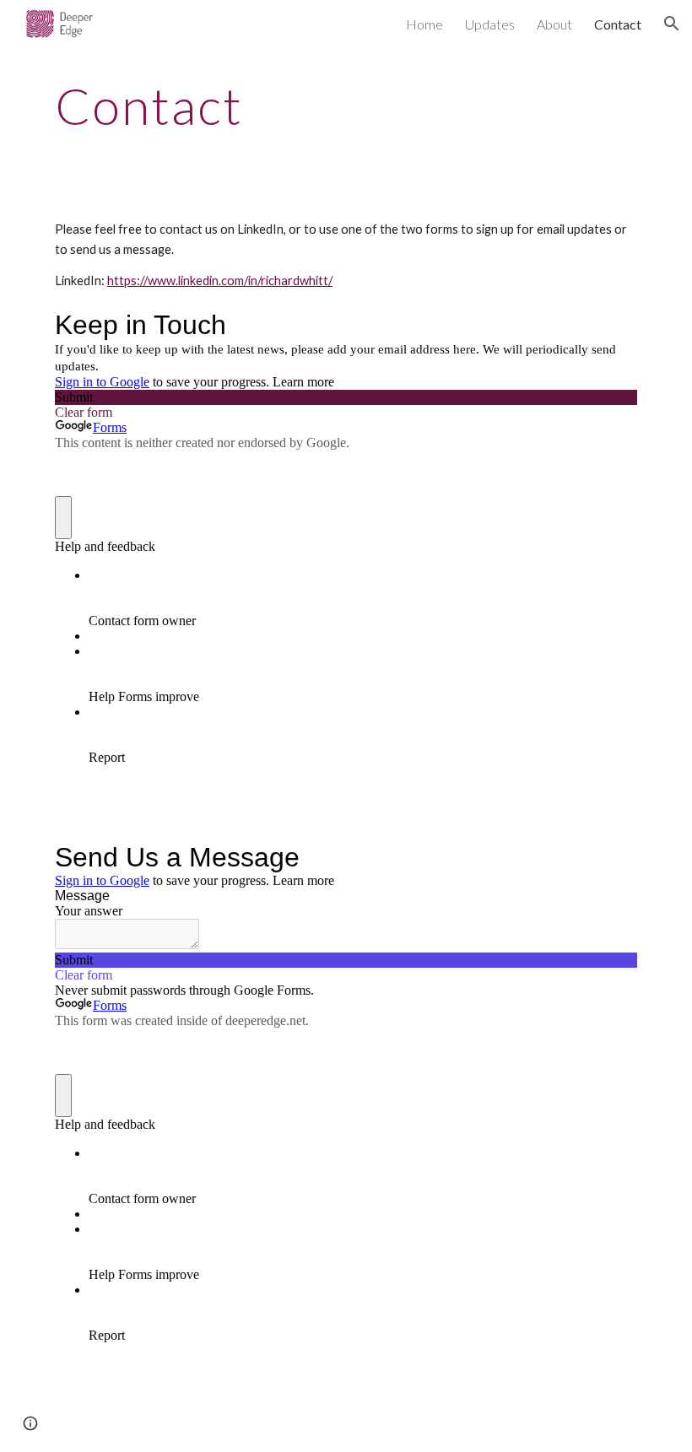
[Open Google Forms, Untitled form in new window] (612, 325)
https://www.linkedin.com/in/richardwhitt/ (219, 280)
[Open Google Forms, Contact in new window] (612, 857)
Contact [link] (617, 24)
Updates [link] (490, 24)
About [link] (554, 24)
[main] (295, 105)
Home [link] (424, 24)
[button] (671, 23)
